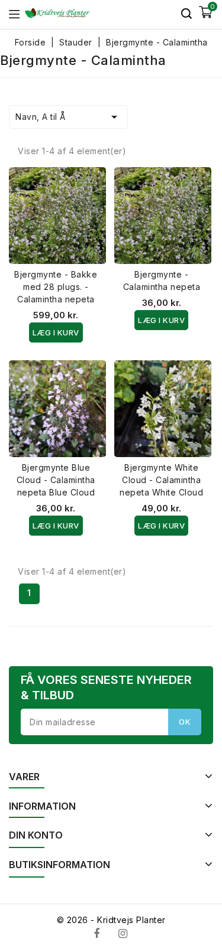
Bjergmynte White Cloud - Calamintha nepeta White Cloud (161, 479)
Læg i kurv (56, 332)
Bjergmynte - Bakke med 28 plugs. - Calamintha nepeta (55, 286)
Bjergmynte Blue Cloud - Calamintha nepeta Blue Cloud (56, 479)
